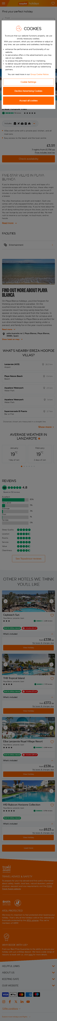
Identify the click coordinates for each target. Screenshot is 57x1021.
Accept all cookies (28, 100)
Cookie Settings (28, 82)
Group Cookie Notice (39, 74)
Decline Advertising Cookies (28, 91)
